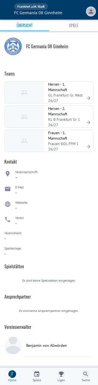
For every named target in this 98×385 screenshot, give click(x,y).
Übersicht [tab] (25, 25)
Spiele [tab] (73, 25)
